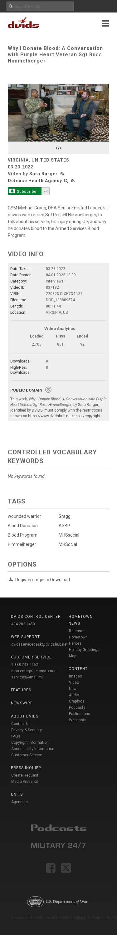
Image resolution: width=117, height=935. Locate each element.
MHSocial (68, 544)
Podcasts (77, 707)
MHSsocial (69, 535)
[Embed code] (58, 148)
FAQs (15, 736)
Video (74, 682)
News (74, 689)
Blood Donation (23, 525)
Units (17, 794)
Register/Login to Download (42, 579)
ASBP (64, 525)
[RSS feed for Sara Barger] (63, 173)
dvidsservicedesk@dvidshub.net (39, 644)
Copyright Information (30, 742)
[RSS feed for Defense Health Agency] (73, 180)
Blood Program (22, 535)
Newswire (22, 703)
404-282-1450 (23, 624)
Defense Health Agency (35, 180)
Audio (74, 695)
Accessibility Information (32, 749)
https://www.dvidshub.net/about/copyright (64, 416)
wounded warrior (24, 516)
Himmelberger (22, 544)
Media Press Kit (24, 781)
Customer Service (26, 755)
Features (21, 690)
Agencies (19, 802)
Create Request (24, 775)
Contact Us (21, 724)
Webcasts (77, 720)
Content (78, 669)
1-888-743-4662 (24, 664)
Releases (77, 631)
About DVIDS (24, 716)
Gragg (65, 516)
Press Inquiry (26, 768)
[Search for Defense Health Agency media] (66, 180)
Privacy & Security (26, 730)
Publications (79, 714)
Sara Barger (43, 173)
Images (75, 676)
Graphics (77, 701)
